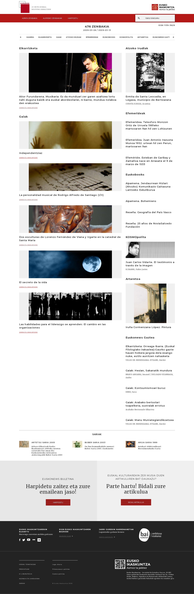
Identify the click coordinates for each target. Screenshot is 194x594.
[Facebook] (19, 539)
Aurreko (52, 18)
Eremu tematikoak (27, 564)
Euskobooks (109, 37)
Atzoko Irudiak (73, 37)
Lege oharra (57, 564)
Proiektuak (24, 569)
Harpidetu (73, 18)
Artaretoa (142, 37)
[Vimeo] (39, 540)
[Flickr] (34, 539)
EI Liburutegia (25, 574)
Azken (29, 18)
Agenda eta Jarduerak (29, 579)
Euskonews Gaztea (162, 37)
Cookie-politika (58, 574)
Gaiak (58, 37)
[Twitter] (23, 539)
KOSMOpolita (126, 37)
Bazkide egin (65, 536)
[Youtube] (29, 539)
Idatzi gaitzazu (106, 537)
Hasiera (30, 37)
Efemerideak (92, 37)
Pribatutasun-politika (61, 569)
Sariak (22, 583)
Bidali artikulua (136, 502)
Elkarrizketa (45, 37)
